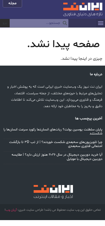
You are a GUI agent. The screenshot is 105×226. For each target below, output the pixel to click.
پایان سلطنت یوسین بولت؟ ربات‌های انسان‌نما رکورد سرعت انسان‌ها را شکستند (53, 131)
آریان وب (11, 210)
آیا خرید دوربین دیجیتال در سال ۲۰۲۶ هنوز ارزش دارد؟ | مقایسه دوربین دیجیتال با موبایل (57, 156)
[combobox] (39, 23)
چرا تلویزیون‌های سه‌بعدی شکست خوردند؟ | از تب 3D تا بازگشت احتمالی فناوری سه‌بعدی (55, 144)
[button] (100, 23)
